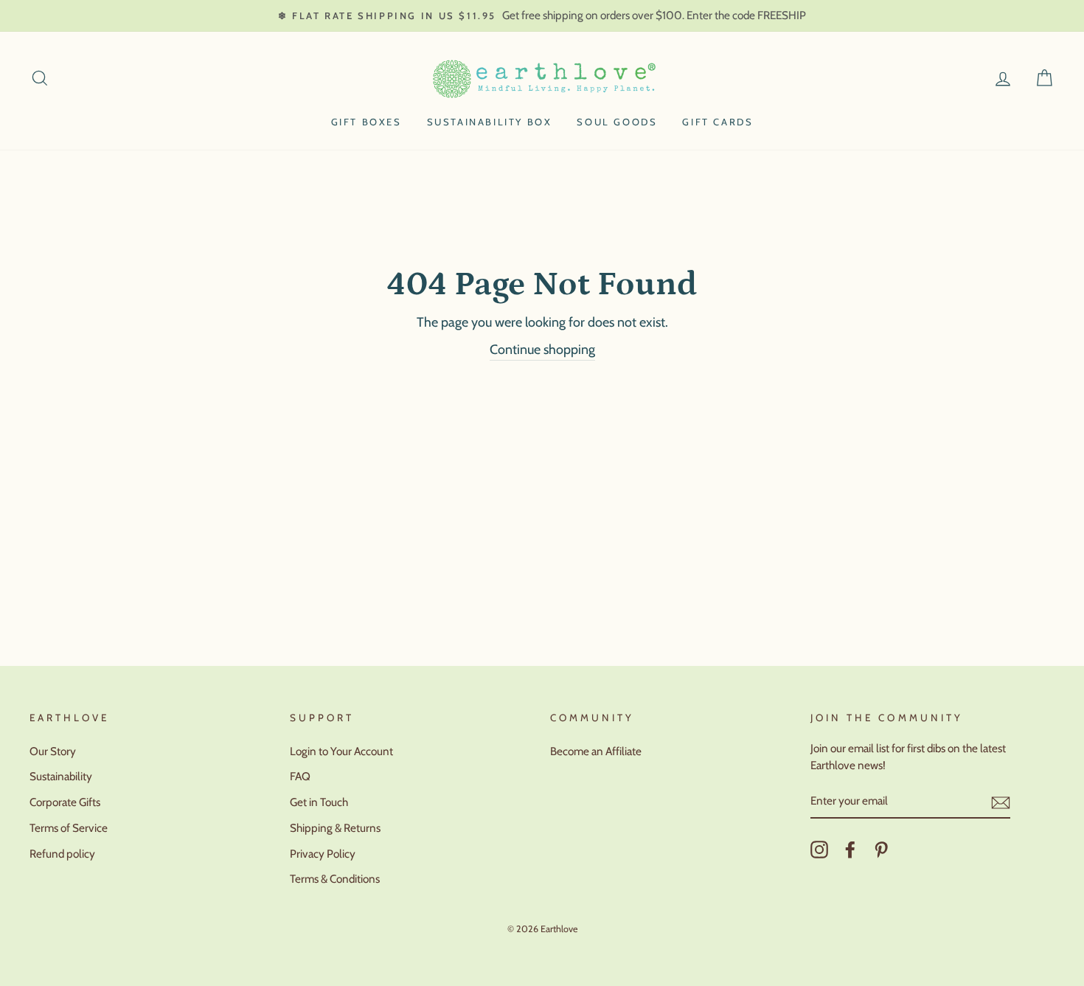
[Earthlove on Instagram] (819, 849)
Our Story (52, 751)
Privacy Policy (322, 854)
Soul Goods (617, 122)
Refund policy (62, 854)
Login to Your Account (341, 751)
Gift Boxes (366, 122)
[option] (542, 15)
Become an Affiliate (596, 751)
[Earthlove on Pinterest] (881, 849)
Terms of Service (68, 828)
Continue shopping (542, 349)
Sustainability (60, 776)
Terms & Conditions (335, 879)
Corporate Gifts (64, 802)
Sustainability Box (489, 122)
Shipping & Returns (335, 828)
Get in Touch (319, 802)
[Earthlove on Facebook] (850, 849)
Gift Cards (717, 122)
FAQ (300, 776)
